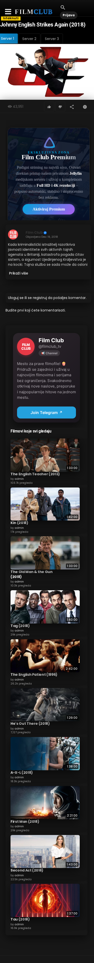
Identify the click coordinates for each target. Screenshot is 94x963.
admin (19, 479)
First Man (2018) (25, 821)
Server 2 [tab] (29, 38)
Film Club (34, 232)
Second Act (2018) (27, 870)
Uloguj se (16, 297)
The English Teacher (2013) (35, 474)
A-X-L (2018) (22, 772)
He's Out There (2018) (30, 723)
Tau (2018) (20, 919)
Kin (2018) (19, 522)
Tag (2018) (20, 625)
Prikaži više (18, 273)
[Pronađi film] (63, 7)
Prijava (69, 15)
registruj (40, 297)
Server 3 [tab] (52, 38)
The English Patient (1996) (34, 674)
